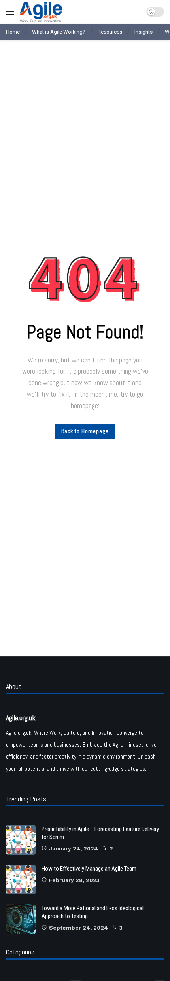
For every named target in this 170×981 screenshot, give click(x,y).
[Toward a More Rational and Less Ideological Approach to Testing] (21, 919)
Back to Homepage (85, 431)
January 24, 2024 (73, 848)
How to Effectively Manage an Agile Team (89, 868)
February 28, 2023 (74, 880)
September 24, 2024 (78, 927)
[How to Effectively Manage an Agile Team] (21, 879)
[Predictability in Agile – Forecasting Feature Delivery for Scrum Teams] (21, 840)
